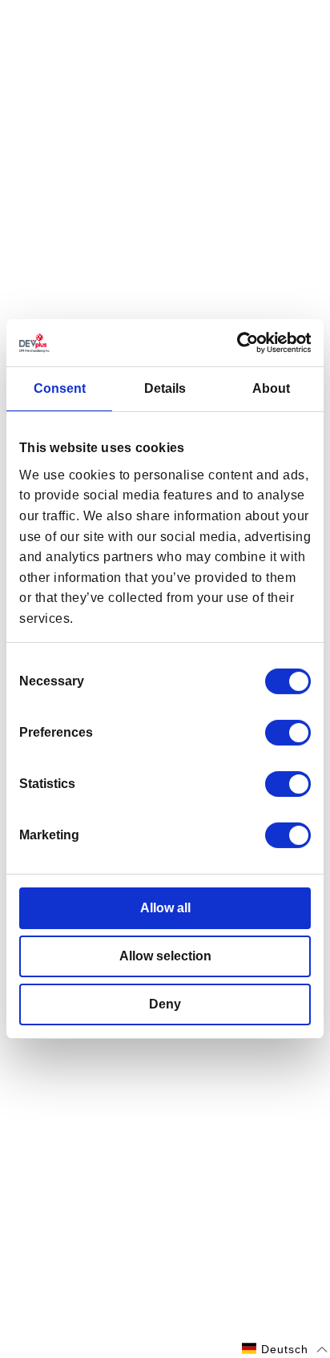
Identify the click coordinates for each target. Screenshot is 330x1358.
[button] (284, 1349)
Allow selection (165, 956)
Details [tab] (165, 388)
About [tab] (271, 388)
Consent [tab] (60, 388)
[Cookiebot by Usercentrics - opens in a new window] (241, 343)
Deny (165, 1004)
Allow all (165, 908)
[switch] (288, 733)
